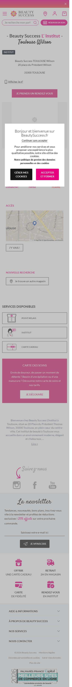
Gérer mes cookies (21, 174)
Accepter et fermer (47, 174)
